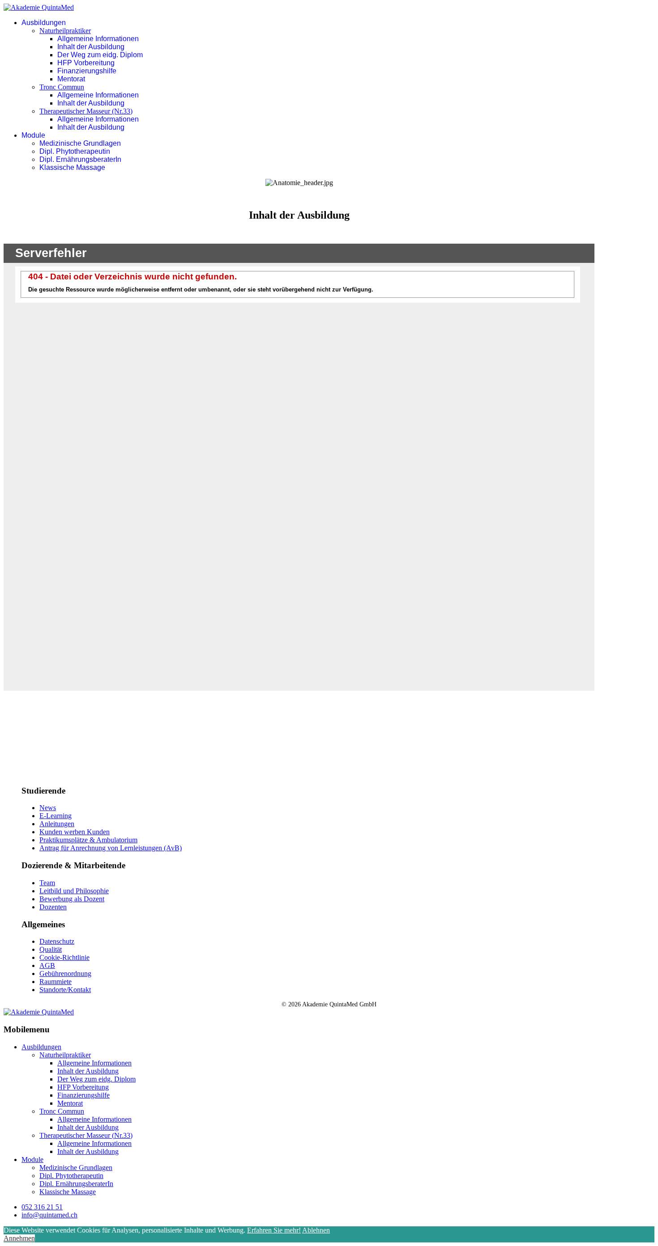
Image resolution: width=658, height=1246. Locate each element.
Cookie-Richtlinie (64, 957)
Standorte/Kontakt (65, 989)
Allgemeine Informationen (98, 38)
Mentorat (71, 79)
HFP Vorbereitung (86, 63)
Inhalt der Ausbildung (90, 47)
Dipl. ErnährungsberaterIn (80, 159)
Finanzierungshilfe (86, 71)
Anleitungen (56, 824)
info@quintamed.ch (49, 1215)
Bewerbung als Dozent (71, 899)
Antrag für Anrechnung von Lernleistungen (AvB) (110, 848)
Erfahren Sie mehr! (274, 1230)
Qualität (50, 949)
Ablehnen (316, 1230)
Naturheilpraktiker (65, 30)
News (47, 807)
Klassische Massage (72, 167)
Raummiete (55, 981)
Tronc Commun (61, 87)
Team (47, 883)
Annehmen (19, 1238)
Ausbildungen (43, 22)
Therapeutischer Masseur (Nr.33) (85, 111)
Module (33, 135)
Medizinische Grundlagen (80, 143)
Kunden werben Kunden (74, 832)
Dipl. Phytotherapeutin (74, 151)
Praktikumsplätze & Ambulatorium (88, 840)
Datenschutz (56, 941)
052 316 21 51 (42, 1207)
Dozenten (53, 907)
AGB (47, 965)
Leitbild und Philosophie (74, 891)
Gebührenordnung (65, 973)
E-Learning (55, 815)
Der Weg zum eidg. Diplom (100, 55)
